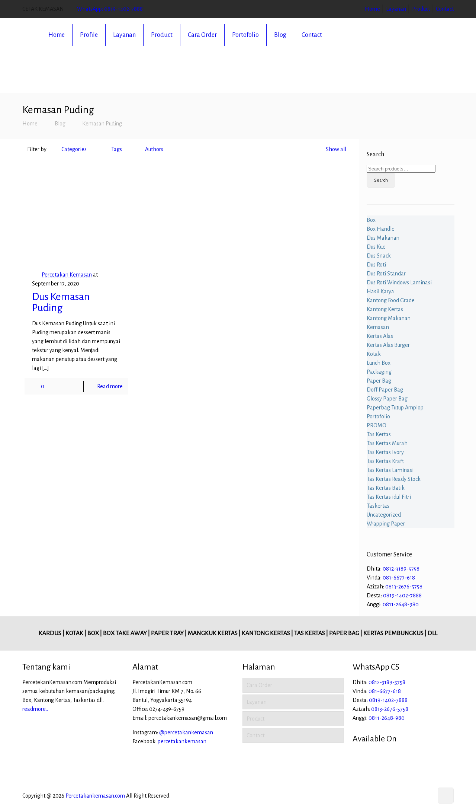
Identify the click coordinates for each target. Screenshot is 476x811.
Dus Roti (376, 265)
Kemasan (378, 327)
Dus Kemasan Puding (61, 302)
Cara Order (259, 685)
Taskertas (378, 506)
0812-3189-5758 (401, 569)
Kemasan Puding (102, 124)
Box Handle (381, 229)
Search (381, 180)
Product (421, 9)
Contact (445, 9)
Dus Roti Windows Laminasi (399, 282)
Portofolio (378, 416)
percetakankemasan (182, 741)
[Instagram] (426, 796)
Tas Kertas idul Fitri (389, 497)
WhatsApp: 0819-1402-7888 (110, 9)
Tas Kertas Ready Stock (394, 479)
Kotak (374, 354)
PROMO (376, 425)
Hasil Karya (380, 291)
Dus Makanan (383, 238)
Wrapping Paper (386, 524)
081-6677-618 (399, 578)
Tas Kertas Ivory (385, 452)
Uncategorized (384, 515)
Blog (60, 124)
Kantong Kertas (385, 309)
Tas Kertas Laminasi (390, 470)
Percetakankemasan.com (95, 796)
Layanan (396, 9)
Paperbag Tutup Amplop (395, 408)
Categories (74, 149)
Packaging (379, 372)
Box (371, 220)
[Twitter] (416, 796)
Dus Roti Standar (386, 274)
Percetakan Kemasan (67, 275)
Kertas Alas (380, 336)
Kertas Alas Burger (388, 345)
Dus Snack (379, 256)
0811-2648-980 (401, 604)
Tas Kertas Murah (387, 443)
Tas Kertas (379, 434)
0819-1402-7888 (402, 595)
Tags (116, 149)
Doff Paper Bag (385, 390)
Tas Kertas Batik (386, 488)
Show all (336, 149)
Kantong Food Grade (391, 300)
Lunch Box (378, 363)
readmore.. (35, 709)
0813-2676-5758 (403, 587)
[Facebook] (406, 796)
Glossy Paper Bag (387, 399)
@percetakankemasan (186, 732)
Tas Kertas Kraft (385, 461)
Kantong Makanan (389, 318)
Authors (154, 149)
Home (372, 9)
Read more (110, 386)
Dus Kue (376, 247)
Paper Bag (379, 381)
